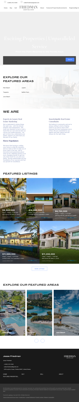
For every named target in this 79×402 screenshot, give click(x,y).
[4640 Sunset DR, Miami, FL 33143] (59, 242)
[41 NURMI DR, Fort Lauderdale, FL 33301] (39, 199)
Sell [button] (16, 8)
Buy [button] (11, 8)
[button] (70, 60)
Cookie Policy (22, 397)
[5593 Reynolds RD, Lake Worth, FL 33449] (66, 199)
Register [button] (72, 8)
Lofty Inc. (11, 395)
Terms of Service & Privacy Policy (10, 397)
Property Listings (39, 397)
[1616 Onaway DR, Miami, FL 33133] (13, 199)
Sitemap (46, 397)
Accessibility (51, 397)
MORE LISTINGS (39, 269)
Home (5, 8)
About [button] (42, 8)
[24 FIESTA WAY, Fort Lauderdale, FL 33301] (20, 242)
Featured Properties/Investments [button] (56, 8)
